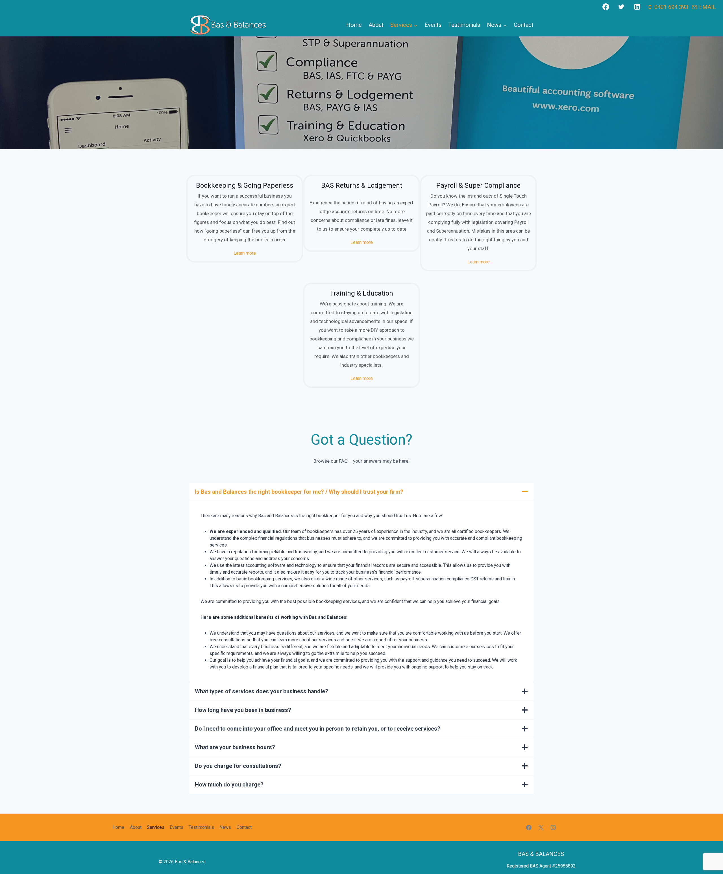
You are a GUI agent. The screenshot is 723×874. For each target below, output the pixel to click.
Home (354, 24)
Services (155, 827)
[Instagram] (553, 827)
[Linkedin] (637, 7)
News (225, 827)
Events (432, 24)
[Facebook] (606, 7)
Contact (523, 24)
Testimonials (464, 24)
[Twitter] (621, 7)
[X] (541, 827)
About (376, 24)
